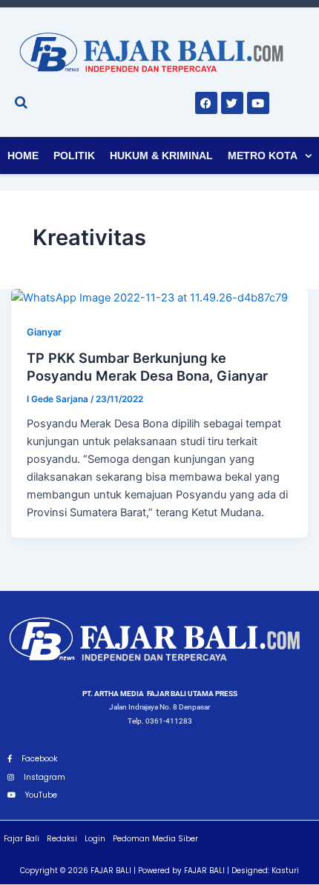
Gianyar (44, 332)
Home (23, 155)
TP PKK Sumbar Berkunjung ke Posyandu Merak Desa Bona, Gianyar (147, 367)
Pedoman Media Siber (155, 838)
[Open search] (21, 102)
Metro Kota (262, 155)
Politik (74, 155)
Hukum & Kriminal (161, 155)
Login (95, 838)
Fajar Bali (21, 838)
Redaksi (62, 838)
